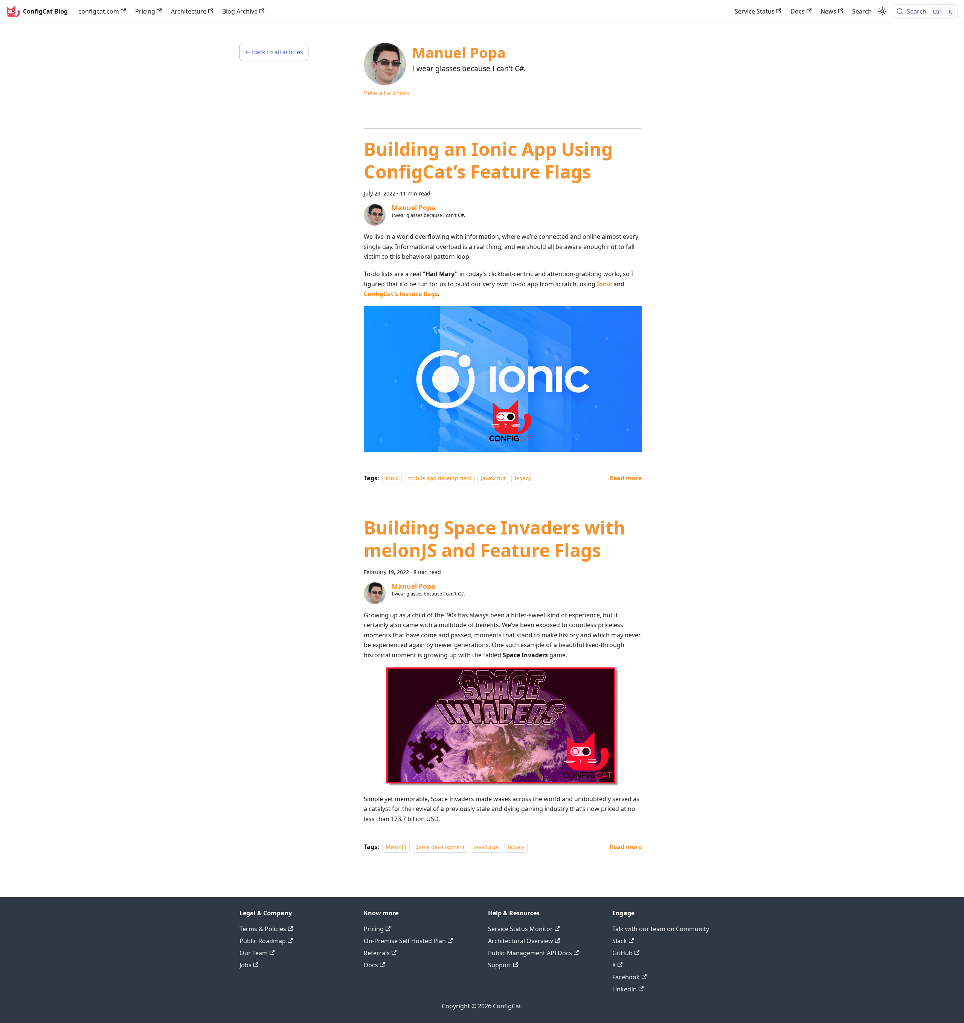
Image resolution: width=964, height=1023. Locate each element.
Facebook (626, 977)
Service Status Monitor (520, 929)
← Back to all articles (274, 52)
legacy (523, 478)
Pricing (145, 11)
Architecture (188, 11)
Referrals (377, 953)
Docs (797, 11)
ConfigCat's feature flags (401, 294)
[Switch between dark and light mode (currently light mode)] (882, 11)
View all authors (386, 93)
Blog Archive (240, 11)
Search (862, 11)
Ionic (604, 284)
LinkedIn (624, 989)
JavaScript (493, 478)
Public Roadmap (262, 941)
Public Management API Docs (530, 953)
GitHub (622, 953)
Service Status (755, 11)
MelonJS (396, 846)
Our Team (253, 953)
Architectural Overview (520, 941)
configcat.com (98, 11)
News (828, 11)
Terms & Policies (262, 929)
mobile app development (439, 478)
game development (440, 846)
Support (499, 965)
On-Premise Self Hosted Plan (405, 941)
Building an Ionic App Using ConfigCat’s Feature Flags (488, 160)
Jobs (245, 965)
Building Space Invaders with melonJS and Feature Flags (494, 538)
